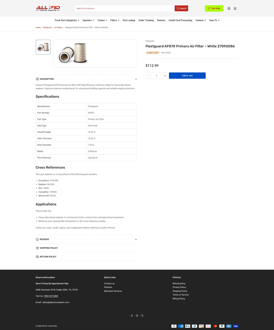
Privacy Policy (179, 287)
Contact (200, 20)
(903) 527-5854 (51, 296)
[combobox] (131, 8)
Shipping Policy (180, 291)
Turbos (101, 20)
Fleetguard (47, 27)
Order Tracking (146, 20)
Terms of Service (181, 294)
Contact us (109, 283)
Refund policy (179, 283)
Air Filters (58, 27)
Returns (161, 20)
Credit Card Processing (180, 20)
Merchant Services (113, 291)
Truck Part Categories (66, 20)
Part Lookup (129, 20)
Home (38, 27)
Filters (113, 20)
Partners (108, 287)
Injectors (87, 20)
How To (213, 20)
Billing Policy (179, 298)
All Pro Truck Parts (49, 326)
